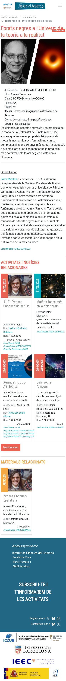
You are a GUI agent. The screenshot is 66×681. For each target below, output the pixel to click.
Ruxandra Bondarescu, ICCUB (15, 349)
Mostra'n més (10, 447)
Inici (3, 17)
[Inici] (24, 5)
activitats (13, 17)
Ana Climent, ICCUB (11, 343)
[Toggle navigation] (60, 5)
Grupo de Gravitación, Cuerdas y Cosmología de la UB (25, 436)
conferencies (29, 17)
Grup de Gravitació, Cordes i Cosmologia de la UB (23, 430)
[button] (33, 61)
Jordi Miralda (9, 179)
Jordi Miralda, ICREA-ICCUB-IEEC (15, 248)
